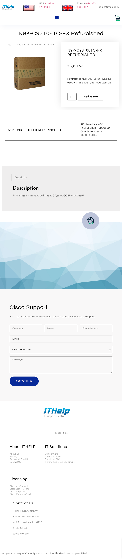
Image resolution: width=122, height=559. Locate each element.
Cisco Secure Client (19, 489)
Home (7, 45)
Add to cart (91, 97)
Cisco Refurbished (19, 45)
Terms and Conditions (20, 459)
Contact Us (15, 462)
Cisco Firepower (18, 491)
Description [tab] (21, 177)
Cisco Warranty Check (20, 494)
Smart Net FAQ (52, 459)
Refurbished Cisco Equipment (59, 462)
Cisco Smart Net (53, 457)
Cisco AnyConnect (19, 486)
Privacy (13, 457)
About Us (14, 454)
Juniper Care (51, 454)
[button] (57, 17)
